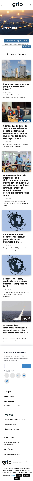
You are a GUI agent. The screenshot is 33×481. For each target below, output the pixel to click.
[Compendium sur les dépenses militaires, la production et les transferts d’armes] (16, 220)
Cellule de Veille (10, 424)
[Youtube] (24, 375)
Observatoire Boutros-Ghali (15, 419)
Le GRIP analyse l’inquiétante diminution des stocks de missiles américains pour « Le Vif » (15, 329)
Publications (9, 396)
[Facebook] (6, 375)
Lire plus (12, 475)
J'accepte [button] (19, 475)
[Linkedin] (18, 375)
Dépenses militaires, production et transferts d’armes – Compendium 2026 (15, 282)
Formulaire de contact (12, 454)
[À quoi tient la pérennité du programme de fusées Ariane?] (16, 70)
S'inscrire (26, 366)
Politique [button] (16, 478)
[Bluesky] (6, 381)
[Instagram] (12, 375)
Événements (9, 401)
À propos (7, 392)
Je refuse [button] (26, 475)
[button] (29, 5)
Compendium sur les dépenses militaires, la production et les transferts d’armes (14, 238)
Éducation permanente (13, 429)
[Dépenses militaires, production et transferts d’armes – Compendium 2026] (16, 265)
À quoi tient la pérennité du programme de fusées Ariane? (16, 86)
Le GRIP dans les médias (13, 406)
